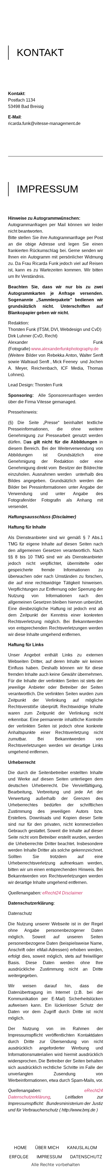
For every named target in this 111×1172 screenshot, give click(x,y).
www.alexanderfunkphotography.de (65, 349)
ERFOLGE (19, 1156)
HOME (20, 1147)
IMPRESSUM (49, 1156)
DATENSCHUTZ (86, 1156)
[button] (55, 16)
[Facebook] (50, 5)
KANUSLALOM (82, 1147)
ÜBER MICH (47, 1147)
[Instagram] (60, 5)
